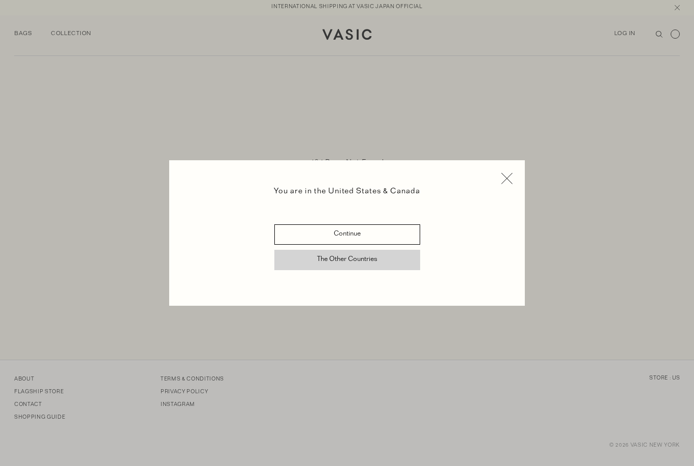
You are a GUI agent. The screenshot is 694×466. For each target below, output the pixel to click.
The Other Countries (347, 260)
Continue (347, 234)
